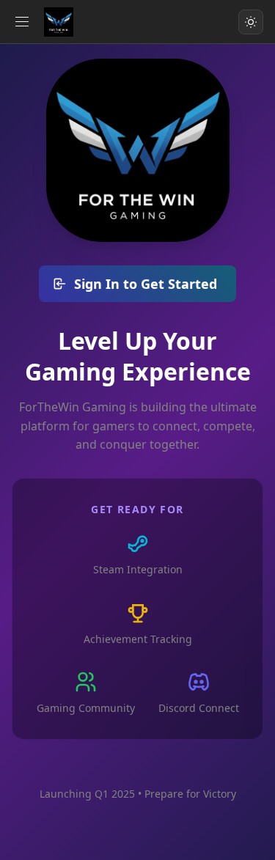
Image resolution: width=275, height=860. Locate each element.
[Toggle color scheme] (250, 22)
